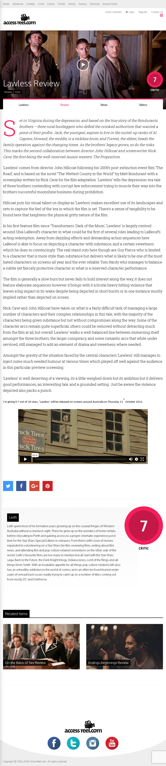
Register (143, 12)
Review (64, 105)
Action (6, 3)
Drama (50, 3)
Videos (143, 105)
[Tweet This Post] (8, 486)
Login (132, 12)
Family (72, 3)
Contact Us (157, 12)
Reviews (8, 92)
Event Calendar (114, 12)
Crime (41, 3)
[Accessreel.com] (19, 24)
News (104, 105)
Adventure (18, 3)
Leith (13, 517)
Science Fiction (110, 3)
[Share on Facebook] (21, 486)
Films (17, 92)
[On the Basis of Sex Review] (41, 668)
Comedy (30, 3)
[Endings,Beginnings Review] (124, 668)
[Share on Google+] (34, 486)
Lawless (24, 105)
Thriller (61, 3)
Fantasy (83, 3)
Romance (95, 3)
